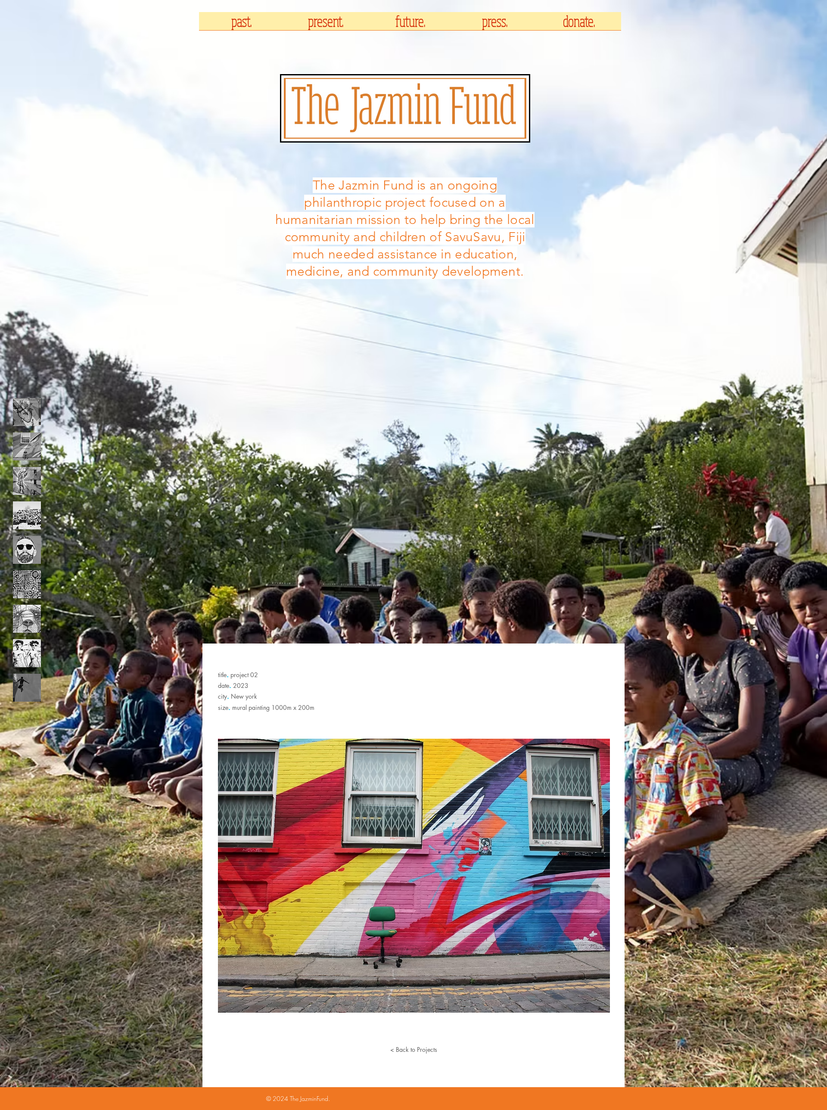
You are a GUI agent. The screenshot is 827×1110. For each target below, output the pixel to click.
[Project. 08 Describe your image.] (27, 653)
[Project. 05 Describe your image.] (27, 550)
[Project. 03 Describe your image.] (27, 481)
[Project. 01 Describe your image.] (27, 412)
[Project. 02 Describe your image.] (27, 446)
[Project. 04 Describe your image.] (27, 515)
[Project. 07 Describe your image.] (27, 619)
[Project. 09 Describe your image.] (27, 688)
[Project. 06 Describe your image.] (27, 584)
